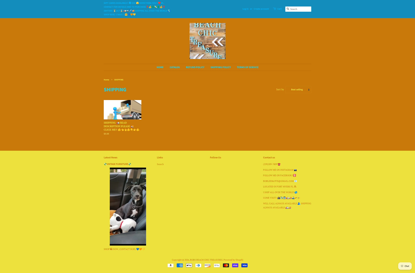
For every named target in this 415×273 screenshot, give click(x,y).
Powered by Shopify (233, 259)
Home (106, 79)
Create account (261, 9)
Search (160, 164)
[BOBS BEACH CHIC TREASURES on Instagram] (217, 164)
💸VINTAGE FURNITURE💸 (117, 164)
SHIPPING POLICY (220, 67)
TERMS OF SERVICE (248, 67)
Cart (279, 9)
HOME (160, 67)
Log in (246, 9)
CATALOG (175, 67)
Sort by (280, 89)
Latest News (110, 157)
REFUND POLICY (195, 67)
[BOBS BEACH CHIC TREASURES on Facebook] (212, 164)
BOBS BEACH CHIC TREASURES (206, 259)
